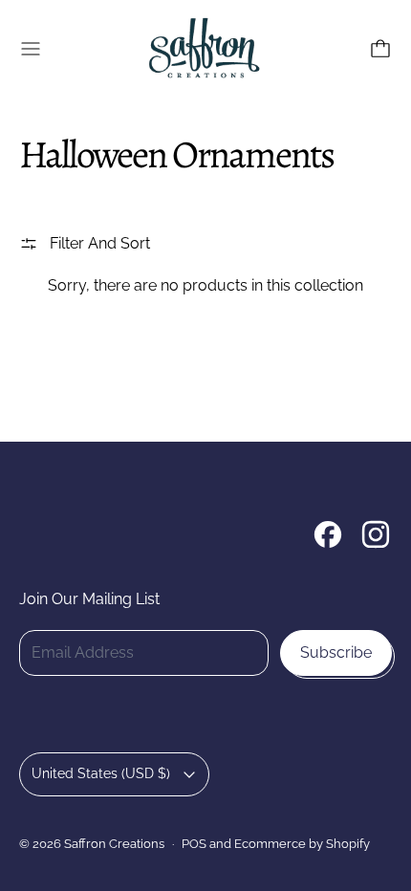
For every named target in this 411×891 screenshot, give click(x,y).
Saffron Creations (114, 843)
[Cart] (380, 48)
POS (194, 843)
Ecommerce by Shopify (302, 843)
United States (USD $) (101, 773)
